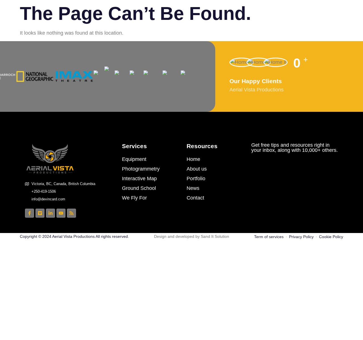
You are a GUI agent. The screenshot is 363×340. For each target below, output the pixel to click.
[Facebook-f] (29, 213)
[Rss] (71, 213)
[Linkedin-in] (50, 213)
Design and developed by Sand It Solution (191, 236)
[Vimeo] (40, 213)
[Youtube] (61, 213)
